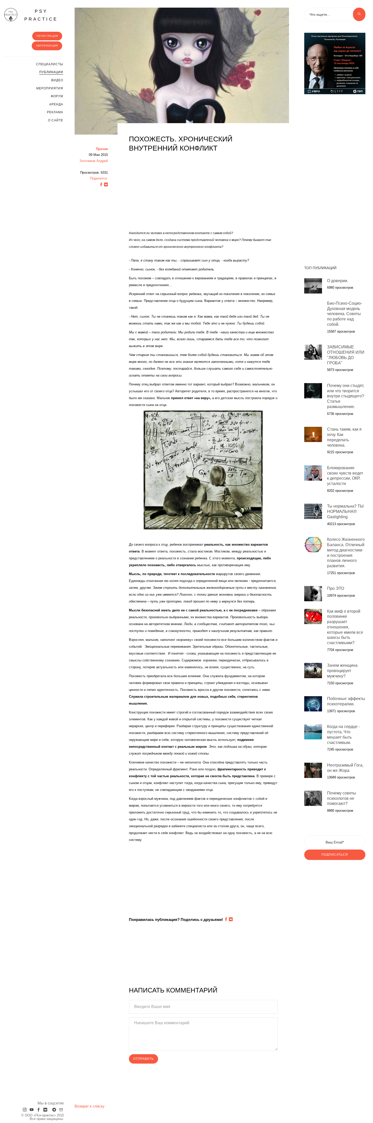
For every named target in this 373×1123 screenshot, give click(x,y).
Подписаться (334, 854)
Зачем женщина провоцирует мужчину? (342, 670)
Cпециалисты (49, 64)
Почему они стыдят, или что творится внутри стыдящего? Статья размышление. (345, 396)
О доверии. (337, 281)
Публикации (51, 72)
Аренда (56, 104)
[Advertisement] (203, 193)
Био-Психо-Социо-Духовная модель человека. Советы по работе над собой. (344, 314)
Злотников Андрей (93, 161)
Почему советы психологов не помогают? (341, 798)
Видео (57, 80)
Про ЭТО (335, 588)
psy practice (41, 15)
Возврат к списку (90, 1106)
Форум (57, 96)
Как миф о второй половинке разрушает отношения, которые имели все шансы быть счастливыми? (345, 627)
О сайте (55, 120)
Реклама (55, 112)
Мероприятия (49, 88)
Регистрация (47, 36)
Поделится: (99, 178)
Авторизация (47, 45)
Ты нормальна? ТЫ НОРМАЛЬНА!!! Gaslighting (345, 511)
